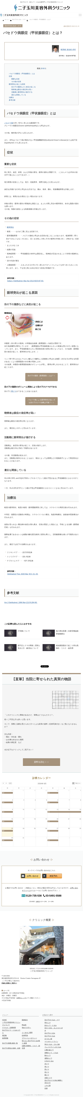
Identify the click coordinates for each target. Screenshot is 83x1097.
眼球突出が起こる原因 (17, 84)
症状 (10, 76)
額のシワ (48, 1055)
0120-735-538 (34, 895)
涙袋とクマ (48, 1078)
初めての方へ (26, 1027)
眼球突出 (10, 227)
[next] (6, 783)
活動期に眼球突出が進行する (21, 92)
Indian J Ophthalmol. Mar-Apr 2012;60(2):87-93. (25, 281)
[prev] (3, 783)
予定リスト (78, 783)
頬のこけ (48, 1022)
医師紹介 (25, 1020)
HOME (4, 1020)
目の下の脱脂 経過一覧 (10, 1043)
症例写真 (25, 1035)
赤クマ (47, 1064)
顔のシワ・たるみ (51, 1025)
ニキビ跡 (48, 1085)
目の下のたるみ (50, 1036)
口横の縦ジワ (49, 1050)
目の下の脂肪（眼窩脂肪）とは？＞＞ (41, 377)
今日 (10, 783)
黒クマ (13, 391)
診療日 (38, 901)
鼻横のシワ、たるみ (51, 1053)
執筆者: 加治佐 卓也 (68, 49)
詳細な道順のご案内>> (9, 983)
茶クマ (47, 1072)
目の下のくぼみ (50, 1033)
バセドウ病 (8, 123)
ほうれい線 (48, 1039)
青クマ (47, 1067)
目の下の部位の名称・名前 (11, 1048)
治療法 (11, 97)
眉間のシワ (48, 1058)
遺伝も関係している (18, 95)
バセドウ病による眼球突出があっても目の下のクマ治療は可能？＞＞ (41, 401)
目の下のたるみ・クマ (18, 19)
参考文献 (12, 100)
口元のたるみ (49, 1061)
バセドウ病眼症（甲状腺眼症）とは (22, 74)
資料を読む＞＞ (41, 762)
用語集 (4, 1035)
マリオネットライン (51, 1041)
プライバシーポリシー (29, 1038)
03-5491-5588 (53, 895)
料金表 (24, 1025)
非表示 (43, 68)
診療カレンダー (22, 998)
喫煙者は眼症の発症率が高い (21, 89)
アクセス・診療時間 (9, 1027)
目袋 (46, 1088)
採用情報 (5, 1038)
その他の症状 (16, 81)
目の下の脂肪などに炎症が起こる (23, 87)
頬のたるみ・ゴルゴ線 (52, 1044)
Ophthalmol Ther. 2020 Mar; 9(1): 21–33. (22, 574)
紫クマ (47, 1075)
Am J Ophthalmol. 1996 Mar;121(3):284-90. (20, 602)
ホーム (6, 19)
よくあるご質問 (27, 1032)
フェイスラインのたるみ (53, 1047)
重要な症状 (15, 79)
